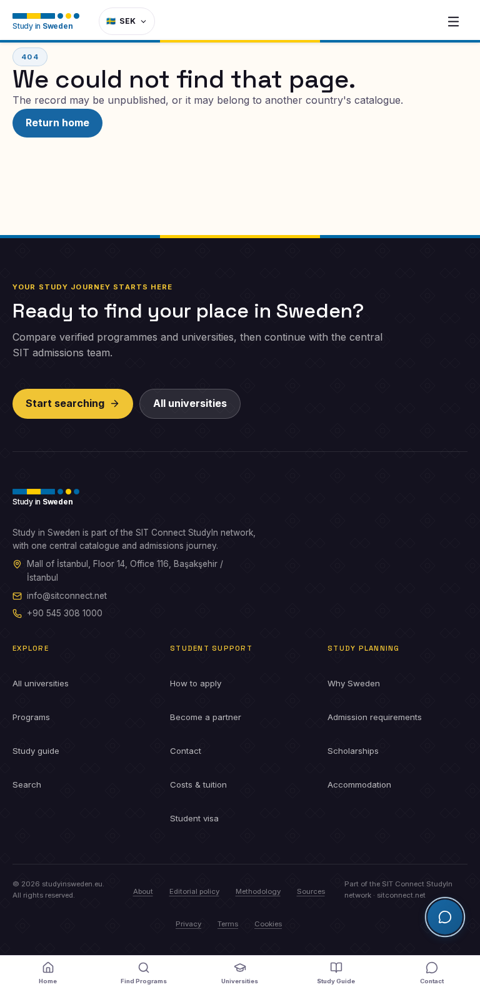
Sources (311, 891)
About (143, 891)
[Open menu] (453, 21)
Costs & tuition (198, 784)
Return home (57, 122)
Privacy (188, 923)
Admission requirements (375, 717)
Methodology (258, 891)
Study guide (35, 751)
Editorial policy (194, 891)
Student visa (194, 818)
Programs (31, 717)
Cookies (268, 923)
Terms (228, 923)
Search (26, 784)
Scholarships (353, 751)
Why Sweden (354, 683)
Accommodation (359, 784)
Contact (185, 751)
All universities (190, 403)
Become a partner (205, 717)
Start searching (65, 403)
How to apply (195, 683)
